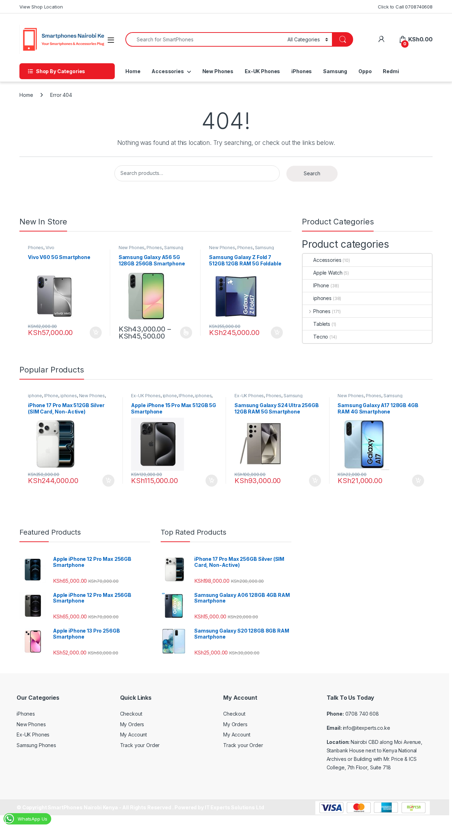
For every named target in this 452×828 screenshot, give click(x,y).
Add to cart (96, 333)
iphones (322, 298)
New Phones (218, 71)
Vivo (50, 247)
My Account (133, 735)
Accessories (167, 71)
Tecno (320, 337)
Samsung (335, 71)
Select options (183, 333)
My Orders (132, 724)
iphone (35, 395)
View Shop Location (41, 7)
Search (312, 173)
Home (132, 71)
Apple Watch (327, 273)
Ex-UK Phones (262, 71)
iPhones (301, 71)
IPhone (321, 285)
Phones (35, 247)
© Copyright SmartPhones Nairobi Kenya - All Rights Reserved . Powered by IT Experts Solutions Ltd (140, 807)
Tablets (321, 324)
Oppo (364, 71)
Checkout (131, 714)
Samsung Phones (36, 745)
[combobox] (204, 39)
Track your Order (140, 745)
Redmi (391, 71)
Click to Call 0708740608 (405, 7)
